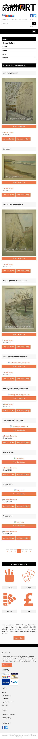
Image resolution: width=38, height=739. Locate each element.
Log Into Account (7, 702)
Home (4, 692)
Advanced (33, 26)
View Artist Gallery (23, 139)
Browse (5, 58)
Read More (7, 665)
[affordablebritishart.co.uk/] (19, 7)
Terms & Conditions (8, 714)
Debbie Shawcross (10, 436)
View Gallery (19, 638)
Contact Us (5, 699)
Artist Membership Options (10, 19)
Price (4, 54)
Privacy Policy (6, 718)
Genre (4, 47)
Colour (4, 50)
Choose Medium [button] (8, 43)
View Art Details (8, 139)
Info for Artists (7, 696)
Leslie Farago (8, 132)
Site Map (5, 705)
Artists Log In (23, 19)
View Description (19, 127)
